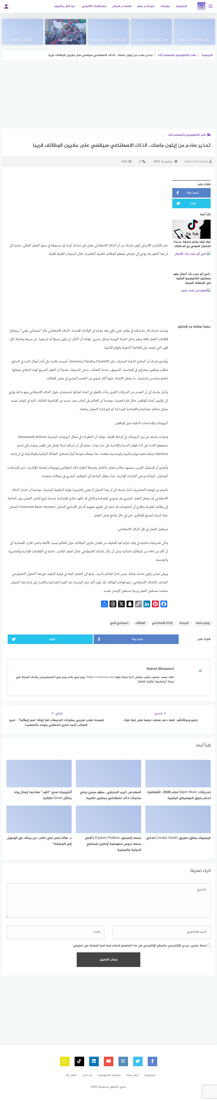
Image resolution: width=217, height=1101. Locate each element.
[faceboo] (152, 1061)
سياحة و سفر (145, 6)
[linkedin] (94, 1061)
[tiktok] (79, 1061)
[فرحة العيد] (65, 32)
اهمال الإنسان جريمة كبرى (151, 40)
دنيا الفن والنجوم (65, 6)
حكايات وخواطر (22, 40)
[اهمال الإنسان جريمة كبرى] (151, 32)
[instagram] (123, 1061)
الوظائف (140, 623)
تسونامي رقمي (119, 623)
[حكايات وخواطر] (22, 32)
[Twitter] (138, 1061)
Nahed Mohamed (196, 161)
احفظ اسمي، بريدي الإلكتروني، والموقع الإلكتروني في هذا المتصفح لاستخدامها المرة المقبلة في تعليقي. (139, 945)
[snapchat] (65, 1061)
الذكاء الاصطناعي (162, 623)
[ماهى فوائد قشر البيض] (194, 32)
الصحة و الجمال (121, 6)
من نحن (87, 1075)
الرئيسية (181, 6)
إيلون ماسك (202, 623)
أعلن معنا (132, 1075)
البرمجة (183, 623)
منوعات (165, 6)
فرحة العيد (65, 40)
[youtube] (108, 1061)
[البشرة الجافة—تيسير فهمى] (108, 32)
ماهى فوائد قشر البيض (194, 40)
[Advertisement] (108, 97)
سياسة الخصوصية (109, 1075)
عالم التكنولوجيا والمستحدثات (187, 135)
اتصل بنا (71, 1075)
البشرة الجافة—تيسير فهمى (108, 40)
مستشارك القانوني (94, 6)
